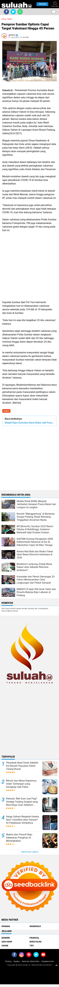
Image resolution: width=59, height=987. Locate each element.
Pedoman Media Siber (30, 961)
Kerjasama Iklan (47, 961)
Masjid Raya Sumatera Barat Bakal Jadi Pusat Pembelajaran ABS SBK (29, 422)
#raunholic (35, 926)
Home (4, 19)
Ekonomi (6, 938)
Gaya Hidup (7, 941)
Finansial (34, 938)
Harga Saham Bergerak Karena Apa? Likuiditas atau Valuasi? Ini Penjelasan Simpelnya (22, 819)
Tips (31, 945)
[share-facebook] (6, 11)
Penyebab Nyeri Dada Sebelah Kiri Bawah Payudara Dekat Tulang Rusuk (22, 765)
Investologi (35, 941)
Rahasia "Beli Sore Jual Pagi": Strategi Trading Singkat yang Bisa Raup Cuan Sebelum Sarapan (22, 801)
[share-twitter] (13, 11)
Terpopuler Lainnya (29, 852)
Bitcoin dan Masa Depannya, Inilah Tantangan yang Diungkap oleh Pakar (21, 783)
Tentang (8, 961)
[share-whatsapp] (20, 11)
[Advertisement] (29, 266)
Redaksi (16, 961)
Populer (42, 4)
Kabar (6, 411)
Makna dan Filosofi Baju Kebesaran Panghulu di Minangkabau (19, 837)
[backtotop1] (56, 965)
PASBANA (6, 926)
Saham (5, 945)
